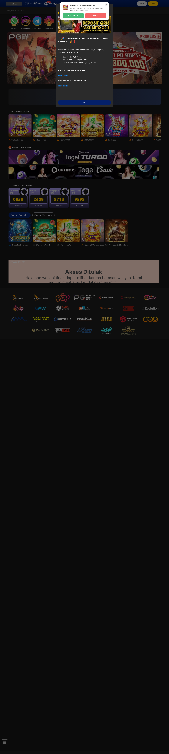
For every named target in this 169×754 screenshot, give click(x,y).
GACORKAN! (73, 16)
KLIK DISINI (63, 75)
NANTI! (96, 16)
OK (84, 102)
